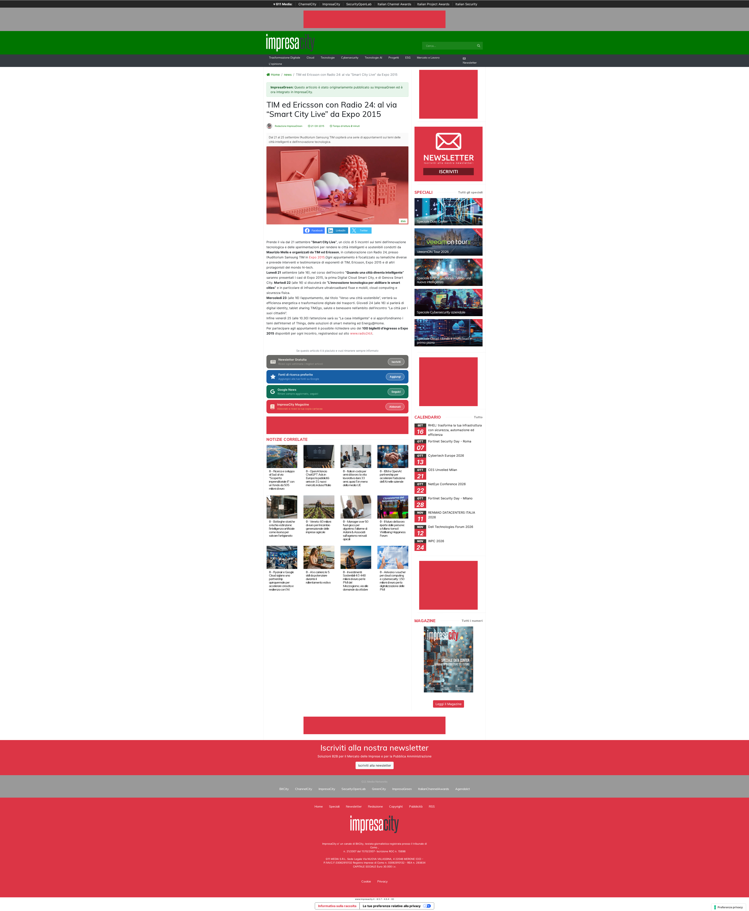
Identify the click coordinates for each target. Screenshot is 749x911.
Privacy (382, 881)
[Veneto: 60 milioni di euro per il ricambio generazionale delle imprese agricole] (319, 507)
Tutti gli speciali (470, 192)
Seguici (396, 391)
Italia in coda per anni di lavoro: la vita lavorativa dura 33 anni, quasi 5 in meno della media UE (355, 478)
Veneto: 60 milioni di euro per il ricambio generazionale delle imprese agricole (318, 527)
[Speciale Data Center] (448, 211)
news (288, 75)
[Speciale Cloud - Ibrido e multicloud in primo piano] (448, 332)
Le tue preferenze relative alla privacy (392, 906)
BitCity (284, 789)
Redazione (375, 806)
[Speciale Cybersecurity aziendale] (448, 302)
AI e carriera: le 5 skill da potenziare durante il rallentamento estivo (318, 577)
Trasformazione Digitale (284, 57)
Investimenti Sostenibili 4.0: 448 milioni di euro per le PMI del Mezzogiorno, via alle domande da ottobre (355, 581)
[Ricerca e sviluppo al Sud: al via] (282, 456)
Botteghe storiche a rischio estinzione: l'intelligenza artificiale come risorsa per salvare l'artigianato (282, 528)
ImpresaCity (331, 4)
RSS (432, 806)
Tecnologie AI (373, 57)
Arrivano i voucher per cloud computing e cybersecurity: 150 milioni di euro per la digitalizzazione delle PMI (393, 581)
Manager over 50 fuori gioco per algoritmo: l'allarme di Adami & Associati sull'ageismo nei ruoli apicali (355, 530)
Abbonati (395, 406)
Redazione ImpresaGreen (288, 126)
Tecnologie (328, 57)
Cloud (310, 57)
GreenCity (379, 789)
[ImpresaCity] (290, 42)
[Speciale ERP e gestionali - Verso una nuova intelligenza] (448, 272)
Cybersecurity (349, 57)
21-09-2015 (317, 126)
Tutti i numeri (472, 621)
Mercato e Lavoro (428, 57)
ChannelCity (307, 4)
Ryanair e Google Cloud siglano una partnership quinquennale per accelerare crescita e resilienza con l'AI (281, 581)
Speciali (334, 806)
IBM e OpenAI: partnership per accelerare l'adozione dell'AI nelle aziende (392, 476)
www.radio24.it (361, 333)
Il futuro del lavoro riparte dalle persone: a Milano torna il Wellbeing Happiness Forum (393, 528)
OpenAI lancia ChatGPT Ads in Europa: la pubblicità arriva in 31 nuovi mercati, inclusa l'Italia (318, 478)
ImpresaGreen (402, 789)
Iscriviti (396, 361)
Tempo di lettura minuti (346, 126)
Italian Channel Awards (394, 4)
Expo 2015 (317, 257)
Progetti (394, 57)
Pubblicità (415, 806)
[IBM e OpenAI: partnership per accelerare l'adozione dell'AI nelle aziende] (392, 456)
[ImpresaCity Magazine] (448, 659)
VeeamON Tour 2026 (433, 251)
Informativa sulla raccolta (337, 906)
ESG (408, 57)
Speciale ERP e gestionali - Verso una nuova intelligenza (444, 280)
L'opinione (275, 64)
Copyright (396, 806)
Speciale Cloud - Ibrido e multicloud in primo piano (444, 340)
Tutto (478, 417)
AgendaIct (462, 789)
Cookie (366, 881)
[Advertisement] (374, 725)
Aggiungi (395, 376)
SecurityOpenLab (359, 4)
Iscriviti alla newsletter (374, 765)
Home (275, 75)
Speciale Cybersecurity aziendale (441, 312)
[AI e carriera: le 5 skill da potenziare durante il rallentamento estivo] (319, 557)
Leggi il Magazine (448, 704)
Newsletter (470, 62)
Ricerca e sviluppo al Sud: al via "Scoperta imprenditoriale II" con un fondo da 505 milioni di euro (282, 480)
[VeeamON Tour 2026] (448, 242)
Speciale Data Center (432, 221)
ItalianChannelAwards (433, 789)
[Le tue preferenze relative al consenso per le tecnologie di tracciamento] (728, 907)
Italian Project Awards (433, 4)
